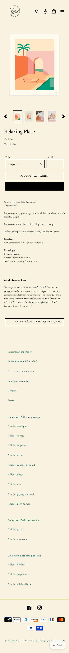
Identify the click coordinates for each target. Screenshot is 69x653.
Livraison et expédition (20, 351)
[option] (17, 116)
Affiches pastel (15, 529)
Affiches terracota (17, 539)
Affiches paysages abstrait (21, 494)
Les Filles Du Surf (18, 640)
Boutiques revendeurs (19, 380)
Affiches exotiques (17, 426)
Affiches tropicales (18, 445)
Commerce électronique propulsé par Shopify (45, 640)
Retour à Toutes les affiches (37, 322)
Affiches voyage (16, 435)
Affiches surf (14, 484)
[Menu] (62, 11)
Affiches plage (15, 474)
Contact (12, 390)
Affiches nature (16, 455)
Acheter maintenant (34, 186)
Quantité (51, 157)
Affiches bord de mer (19, 503)
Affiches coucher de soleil (21, 464)
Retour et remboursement (21, 371)
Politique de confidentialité (22, 361)
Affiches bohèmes (17, 564)
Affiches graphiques (18, 574)
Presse (11, 400)
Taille (7, 157)
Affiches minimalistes (19, 584)
